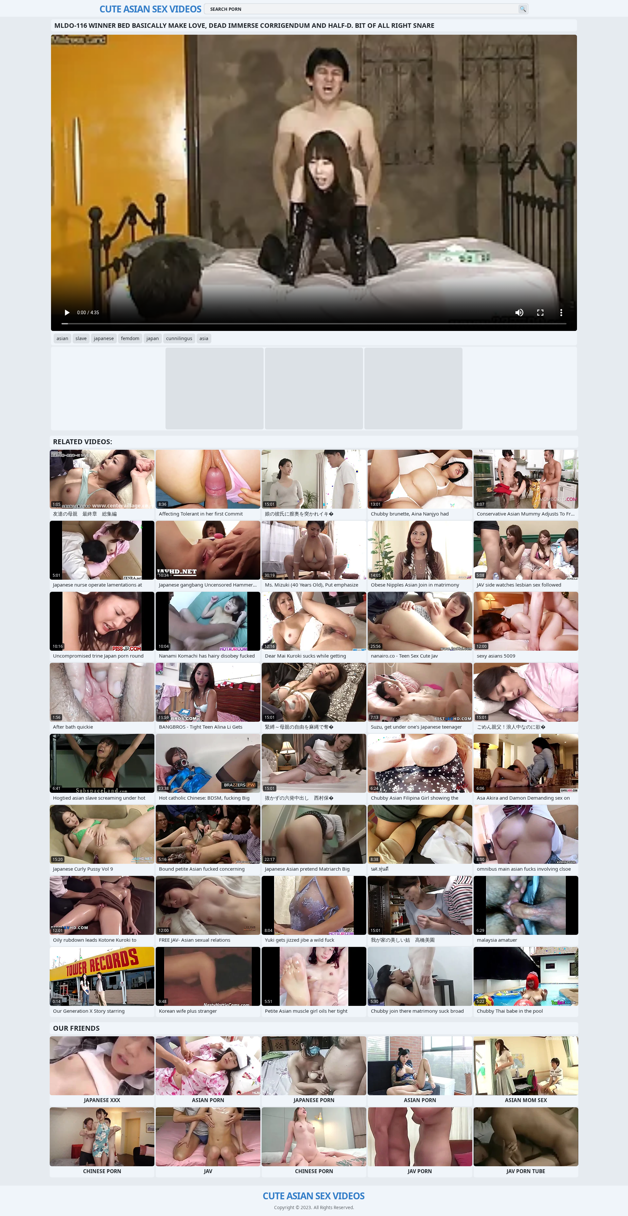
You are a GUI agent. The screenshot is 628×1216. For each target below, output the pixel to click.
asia (204, 338)
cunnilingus (179, 338)
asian (62, 338)
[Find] (522, 9)
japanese (104, 338)
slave (81, 338)
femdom (130, 338)
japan (153, 338)
